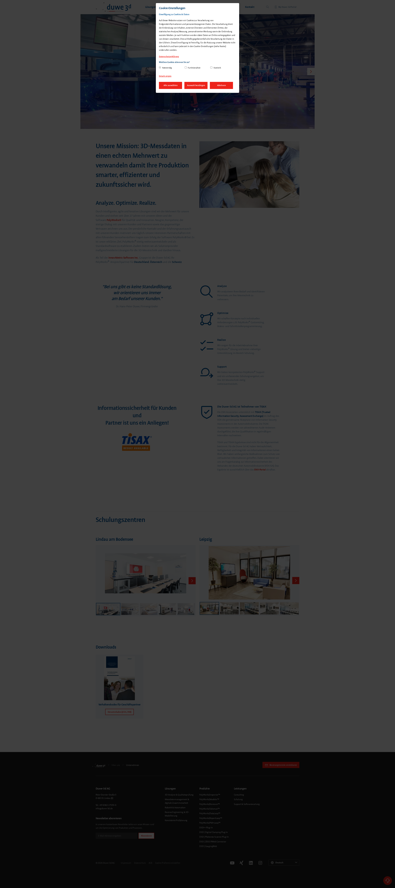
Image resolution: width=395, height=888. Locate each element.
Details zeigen (165, 76)
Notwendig (167, 68)
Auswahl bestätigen (196, 85)
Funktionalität (194, 68)
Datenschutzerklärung (169, 56)
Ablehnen (221, 85)
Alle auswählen (171, 85)
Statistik (217, 68)
